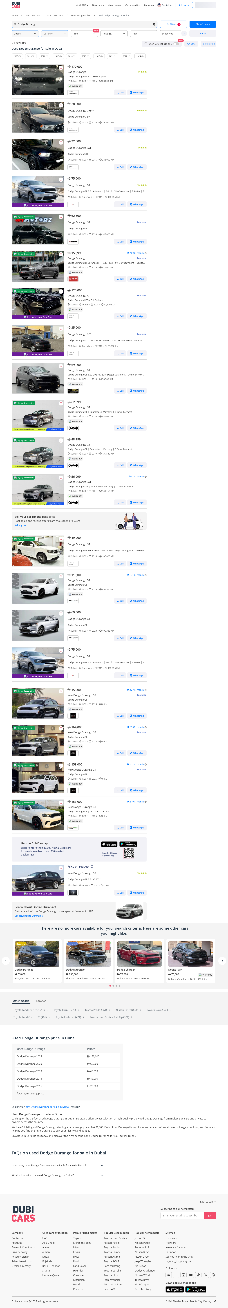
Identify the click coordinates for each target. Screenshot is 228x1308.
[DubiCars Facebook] (176, 1274)
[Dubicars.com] (23, 1214)
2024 (138, 56)
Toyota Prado (112, 1247)
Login (205, 4)
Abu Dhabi (48, 1242)
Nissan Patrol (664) (127, 1010)
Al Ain (45, 1247)
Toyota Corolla (112, 1270)
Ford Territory (143, 1289)
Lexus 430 (109, 1289)
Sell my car (184, 5)
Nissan (77, 1247)
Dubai (45, 1256)
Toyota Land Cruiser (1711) (29, 1010)
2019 (29, 56)
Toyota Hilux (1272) (65, 1010)
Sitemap (170, 1233)
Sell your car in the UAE (179, 1256)
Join (210, 1215)
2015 (98, 56)
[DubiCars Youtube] (190, 1274)
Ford (76, 1261)
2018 (70, 56)
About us (17, 1242)
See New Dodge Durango (28, 915)
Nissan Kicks (142, 1252)
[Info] (146, 43)
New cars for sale (175, 1247)
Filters (175, 24)
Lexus (76, 1252)
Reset (203, 33)
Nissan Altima (112, 1256)
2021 (111, 56)
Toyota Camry (112, 1252)
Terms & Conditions (23, 1247)
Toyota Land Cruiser (115, 1238)
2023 (84, 56)
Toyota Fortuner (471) (69, 1017)
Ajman (46, 1252)
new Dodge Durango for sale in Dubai (47, 1107)
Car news (170, 1252)
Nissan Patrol (112, 1242)
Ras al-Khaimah (51, 1266)
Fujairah (47, 1261)
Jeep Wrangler (112, 1280)
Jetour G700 (142, 1256)
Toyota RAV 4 (111, 1261)
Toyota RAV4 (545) (157, 1010)
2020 (43, 56)
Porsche (78, 1289)
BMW (76, 1256)
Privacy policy (19, 1252)
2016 (57, 56)
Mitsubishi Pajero (114, 1284)
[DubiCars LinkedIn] (168, 1274)
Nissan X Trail (142, 1275)
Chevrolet (79, 1275)
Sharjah (46, 1270)
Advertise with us (22, 1261)
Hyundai (78, 1270)
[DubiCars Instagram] (183, 1274)
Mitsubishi (79, 1280)
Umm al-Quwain (51, 1275)
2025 (16, 56)
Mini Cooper (142, 1284)
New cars (170, 1242)
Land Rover (79, 1266)
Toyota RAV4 (142, 1280)
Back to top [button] (206, 1201)
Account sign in (20, 1256)
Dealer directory (21, 1266)
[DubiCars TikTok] (198, 1274)
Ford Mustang (112, 1266)
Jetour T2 (140, 1238)
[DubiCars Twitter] (205, 1274)
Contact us (18, 1238)
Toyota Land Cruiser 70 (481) (30, 1017)
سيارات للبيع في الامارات (178, 1262)
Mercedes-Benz (82, 1242)
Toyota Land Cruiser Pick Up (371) (110, 1017)
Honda (77, 1284)
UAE (44, 1238)
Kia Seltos (140, 1266)
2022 (125, 56)
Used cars (171, 1238)
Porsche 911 (142, 1247)
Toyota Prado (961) (96, 1010)
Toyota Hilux (111, 1275)
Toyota (77, 1238)
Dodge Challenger (145, 1270)
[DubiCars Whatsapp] (213, 1274)
